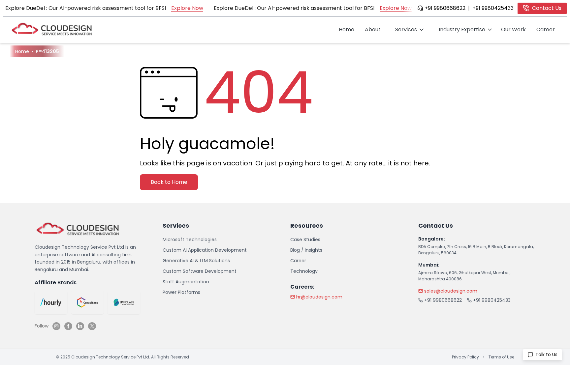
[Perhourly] (51, 302)
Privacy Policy (465, 357)
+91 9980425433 (493, 8)
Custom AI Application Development (205, 250)
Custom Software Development (200, 271)
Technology (304, 271)
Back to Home (169, 182)
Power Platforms (181, 292)
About (373, 29)
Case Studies (305, 239)
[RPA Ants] (124, 302)
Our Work (513, 29)
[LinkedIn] (80, 326)
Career (545, 29)
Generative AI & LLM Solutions (196, 260)
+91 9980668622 (445, 8)
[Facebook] (68, 326)
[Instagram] (56, 326)
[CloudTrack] (87, 302)
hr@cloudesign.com (319, 297)
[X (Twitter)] (92, 326)
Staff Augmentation (186, 281)
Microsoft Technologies (190, 239)
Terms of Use (501, 357)
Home (346, 29)
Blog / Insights (306, 250)
